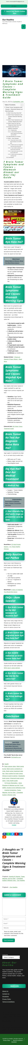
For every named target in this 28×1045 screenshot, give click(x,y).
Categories (5, 954)
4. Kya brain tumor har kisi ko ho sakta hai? (16, 152)
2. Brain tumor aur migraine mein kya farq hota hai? (16, 145)
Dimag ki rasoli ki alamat (10, 776)
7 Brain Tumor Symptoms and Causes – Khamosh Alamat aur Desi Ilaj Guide (14, 109)
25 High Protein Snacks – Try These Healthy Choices (12, 547)
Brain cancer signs (10, 766)
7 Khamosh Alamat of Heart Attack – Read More (13, 359)
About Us (5, 991)
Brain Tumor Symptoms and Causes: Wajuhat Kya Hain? (15, 120)
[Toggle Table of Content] (21, 105)
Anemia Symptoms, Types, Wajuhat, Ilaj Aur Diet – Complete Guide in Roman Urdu (12, 792)
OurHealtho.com (16, 757)
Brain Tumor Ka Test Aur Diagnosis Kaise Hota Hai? (14, 124)
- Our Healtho (13, 887)
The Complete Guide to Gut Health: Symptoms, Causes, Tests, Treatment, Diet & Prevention (13, 1016)
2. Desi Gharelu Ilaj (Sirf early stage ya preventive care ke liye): (16, 133)
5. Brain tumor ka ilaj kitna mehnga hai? (16, 155)
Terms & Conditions (8, 1002)
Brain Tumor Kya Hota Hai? (14, 113)
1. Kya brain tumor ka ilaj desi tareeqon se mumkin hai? (16, 141)
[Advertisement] (14, 45)
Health (6, 764)
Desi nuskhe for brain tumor (14, 773)
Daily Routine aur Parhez (14, 136)
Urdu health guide (12, 780)
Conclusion (11, 157)
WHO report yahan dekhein (12, 668)
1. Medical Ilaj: (13, 130)
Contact (14, 825)
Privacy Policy (6, 999)
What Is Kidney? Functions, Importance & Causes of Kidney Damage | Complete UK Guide (12, 1029)
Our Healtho (8, 20)
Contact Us (5, 994)
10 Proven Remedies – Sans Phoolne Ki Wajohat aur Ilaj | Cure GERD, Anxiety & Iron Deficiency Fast (13, 785)
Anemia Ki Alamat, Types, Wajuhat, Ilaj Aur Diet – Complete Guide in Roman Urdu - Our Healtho (13, 878)
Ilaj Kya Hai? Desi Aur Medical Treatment (13, 127)
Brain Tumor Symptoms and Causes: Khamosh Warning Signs (15, 116)
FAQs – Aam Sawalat (13, 138)
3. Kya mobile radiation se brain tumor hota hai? (16, 148)
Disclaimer (5, 996)
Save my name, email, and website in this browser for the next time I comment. (13, 933)
